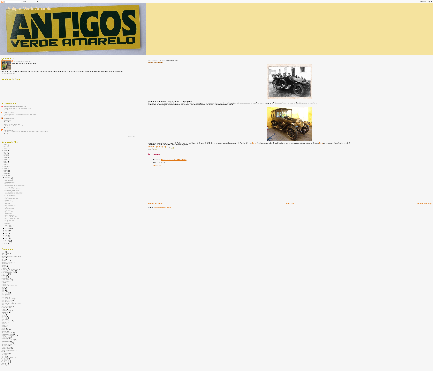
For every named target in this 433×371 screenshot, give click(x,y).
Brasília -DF (5, 260)
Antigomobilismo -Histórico (9, 256)
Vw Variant (4, 362)
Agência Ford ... (9, 213)
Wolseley (4, 365)
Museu (3, 326)
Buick (3, 266)
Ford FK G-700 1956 (7, 299)
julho (6, 231)
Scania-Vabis (5, 341)
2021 (5, 154)
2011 (5, 172)
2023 (5, 150)
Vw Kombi (4, 359)
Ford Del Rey (5, 294)
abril (6, 237)
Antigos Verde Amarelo (29, 8)
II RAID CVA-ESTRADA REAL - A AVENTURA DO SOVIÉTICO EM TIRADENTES (26, 131)
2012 (5, 170)
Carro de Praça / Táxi (7, 271)
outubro (7, 226)
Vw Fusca (4, 354)
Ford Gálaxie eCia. (7, 300)
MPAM (3, 325)
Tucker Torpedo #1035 (8, 350)
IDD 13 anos (7, 120)
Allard (3, 255)
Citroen (3, 277)
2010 (5, 173)
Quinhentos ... (8, 210)
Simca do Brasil (6, 343)
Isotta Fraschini (6, 310)
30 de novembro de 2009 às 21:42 (174, 160)
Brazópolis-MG (6, 263)
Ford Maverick (5, 302)
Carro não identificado (8, 272)
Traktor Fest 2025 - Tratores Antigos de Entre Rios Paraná (20, 114)
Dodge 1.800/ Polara (7, 285)
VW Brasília (5, 353)
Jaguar (3, 313)
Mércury (3, 322)
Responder (157, 165)
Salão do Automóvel (7, 340)
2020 (5, 156)
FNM (2, 290)
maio (6, 235)
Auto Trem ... (8, 222)
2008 (5, 243)
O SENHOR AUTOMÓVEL (12, 124)
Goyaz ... (7, 207)
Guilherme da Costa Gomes (22, 61)
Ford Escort (4, 296)
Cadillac (4, 268)
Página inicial (290, 203)
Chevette (4, 275)
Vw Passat (4, 360)
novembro (8, 179)
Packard (4, 331)
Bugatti (3, 265)
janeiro (7, 241)
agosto (7, 230)
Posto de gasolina (7, 334)
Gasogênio (4, 307)
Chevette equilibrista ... (11, 202)
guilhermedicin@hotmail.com (157, 146)
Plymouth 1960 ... (9, 212)
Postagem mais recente (155, 203)
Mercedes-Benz (6, 321)
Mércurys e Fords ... (10, 220)
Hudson (3, 309)
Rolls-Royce (5, 337)
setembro (7, 228)
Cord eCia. (4, 281)
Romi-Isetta (4, 338)
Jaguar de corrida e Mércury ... (13, 188)
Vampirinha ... (8, 203)
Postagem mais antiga (424, 203)
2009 (5, 175)
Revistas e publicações (8, 335)
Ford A (3, 291)
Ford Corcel (5, 293)
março (7, 238)
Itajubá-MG (4, 312)
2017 (5, 161)
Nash (3, 328)
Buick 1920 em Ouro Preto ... (12, 218)
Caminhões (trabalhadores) (9, 269)
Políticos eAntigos (6, 332)
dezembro (8, 177)
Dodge (3, 284)
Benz (254, 143)
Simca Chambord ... (10, 208)
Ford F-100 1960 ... (10, 215)
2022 (5, 152)
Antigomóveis (8, 130)
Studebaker (5, 346)
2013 (5, 168)
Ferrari (3, 287)
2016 (5, 163)
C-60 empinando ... (10, 187)
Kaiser (3, 315)
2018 (5, 159)
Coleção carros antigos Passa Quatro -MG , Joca (17, 108)
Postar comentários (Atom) (162, 208)
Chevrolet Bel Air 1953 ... (11, 217)
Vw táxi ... (7, 197)
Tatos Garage (5, 347)
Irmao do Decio (9, 118)
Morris (3, 324)
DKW (3, 282)
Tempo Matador (6, 348)
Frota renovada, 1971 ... (11, 205)
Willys (3, 363)
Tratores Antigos (9, 112)
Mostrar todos (131, 136)
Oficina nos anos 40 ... (11, 195)
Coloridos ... (8, 223)
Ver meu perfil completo (8, 73)
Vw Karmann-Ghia (7, 357)
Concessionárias (6, 280)
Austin (3, 258)
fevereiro (7, 240)
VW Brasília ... (8, 183)
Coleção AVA (5, 278)
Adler (3, 252)
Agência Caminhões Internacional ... (14, 193)
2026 (5, 145)
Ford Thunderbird (6, 306)
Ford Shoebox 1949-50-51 (9, 303)
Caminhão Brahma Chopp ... (12, 190)
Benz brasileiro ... (9, 180)
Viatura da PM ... (9, 225)
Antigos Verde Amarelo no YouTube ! (15, 106)
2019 (5, 157)
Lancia (3, 316)
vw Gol (3, 356)
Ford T (3, 304)
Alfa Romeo (5, 253)
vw (2, 351)
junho (6, 233)
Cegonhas (4, 274)
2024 (5, 148)
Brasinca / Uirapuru (7, 262)
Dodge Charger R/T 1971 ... (12, 198)
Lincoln (3, 318)
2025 (5, 146)
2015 (5, 164)
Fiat (2, 288)
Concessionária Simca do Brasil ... (14, 192)
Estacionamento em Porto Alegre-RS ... (15, 185)
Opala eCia (4, 329)
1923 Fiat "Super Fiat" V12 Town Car (14, 126)
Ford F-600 (4, 297)
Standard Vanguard (7, 344)
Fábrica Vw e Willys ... (11, 182)
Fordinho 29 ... (8, 200)
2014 (5, 166)
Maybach (4, 319)
